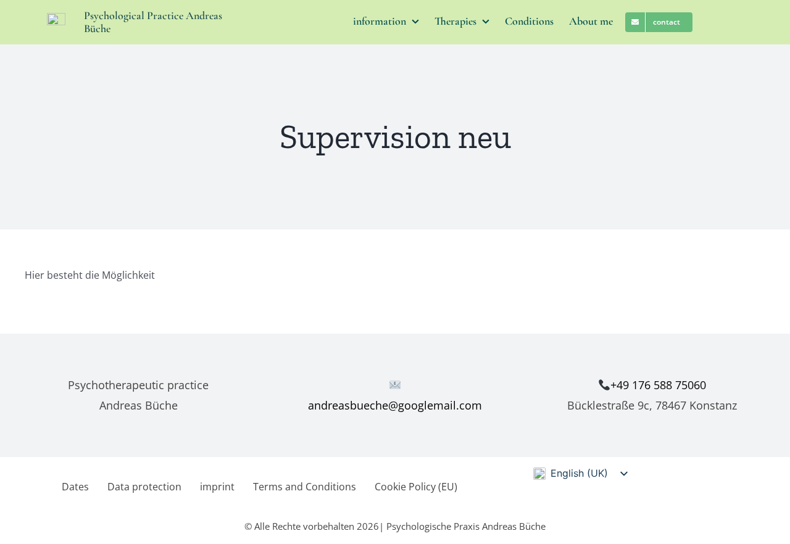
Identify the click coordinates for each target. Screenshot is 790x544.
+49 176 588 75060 (658, 384)
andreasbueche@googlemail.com (395, 405)
